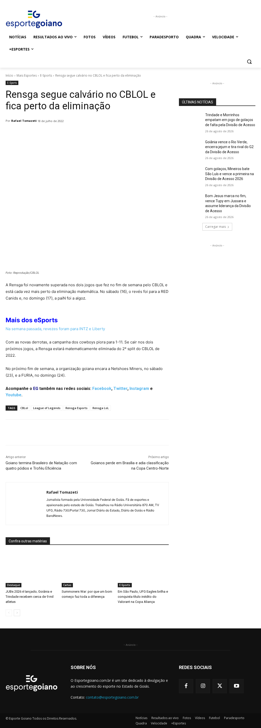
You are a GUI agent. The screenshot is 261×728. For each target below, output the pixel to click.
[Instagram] (203, 686)
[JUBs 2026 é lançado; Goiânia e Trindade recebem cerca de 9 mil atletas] (31, 569)
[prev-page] (9, 613)
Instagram (139, 388)
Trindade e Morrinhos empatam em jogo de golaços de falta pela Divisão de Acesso (230, 120)
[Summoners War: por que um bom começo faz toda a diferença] (87, 569)
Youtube (13, 394)
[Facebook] (186, 686)
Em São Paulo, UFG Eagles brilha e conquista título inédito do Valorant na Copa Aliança (143, 597)
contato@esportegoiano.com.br (112, 697)
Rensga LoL (101, 408)
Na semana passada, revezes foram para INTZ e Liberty (55, 328)
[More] (137, 134)
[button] (249, 61)
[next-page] (17, 613)
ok (109, 388)
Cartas (67, 585)
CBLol (24, 408)
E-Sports (46, 75)
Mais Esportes (27, 75)
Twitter (120, 388)
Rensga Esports (76, 408)
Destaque (13, 585)
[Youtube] (236, 686)
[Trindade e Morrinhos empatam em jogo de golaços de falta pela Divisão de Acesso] (190, 121)
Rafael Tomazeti (24, 121)
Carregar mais (215, 226)
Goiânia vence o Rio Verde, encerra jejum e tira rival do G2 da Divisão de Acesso (229, 147)
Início (9, 75)
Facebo (99, 388)
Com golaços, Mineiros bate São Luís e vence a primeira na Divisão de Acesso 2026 (229, 174)
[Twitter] (220, 686)
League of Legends (46, 408)
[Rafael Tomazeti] (26, 503)
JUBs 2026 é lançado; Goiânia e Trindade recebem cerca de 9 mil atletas (30, 597)
